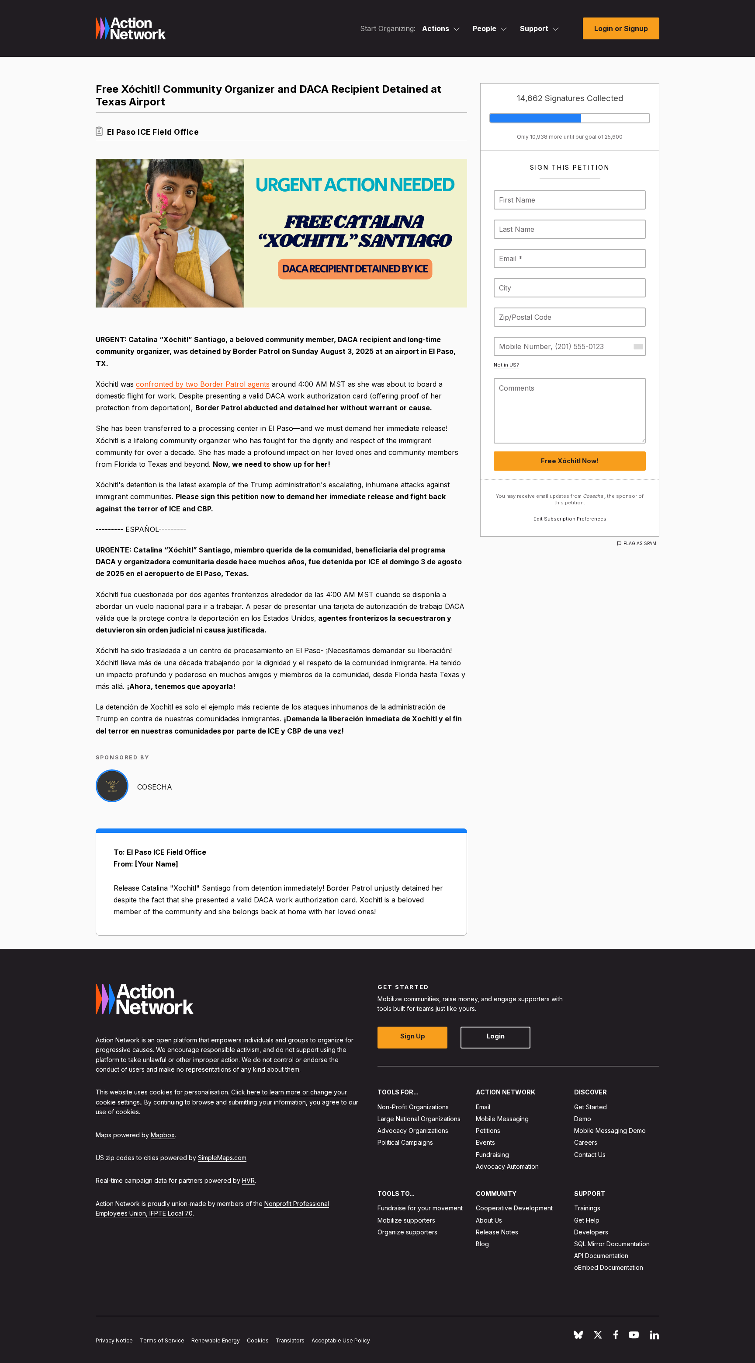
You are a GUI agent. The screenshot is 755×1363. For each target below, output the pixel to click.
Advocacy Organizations (413, 1131)
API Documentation (601, 1256)
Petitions (488, 1131)
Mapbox (163, 1135)
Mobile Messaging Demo (610, 1131)
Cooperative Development (514, 1208)
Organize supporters (407, 1232)
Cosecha (154, 787)
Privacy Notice (114, 1341)
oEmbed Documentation (608, 1268)
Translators (290, 1341)
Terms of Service (162, 1341)
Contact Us (590, 1154)
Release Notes (497, 1232)
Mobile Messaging (502, 1118)
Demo (582, 1118)
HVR (248, 1181)
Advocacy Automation (507, 1166)
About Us (489, 1220)
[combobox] (637, 346)
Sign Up (412, 1036)
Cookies (258, 1341)
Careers (585, 1142)
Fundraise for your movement (420, 1208)
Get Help (586, 1220)
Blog (482, 1244)
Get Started (590, 1107)
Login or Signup (621, 28)
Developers (591, 1232)
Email (483, 1107)
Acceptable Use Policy (341, 1341)
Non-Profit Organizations (413, 1107)
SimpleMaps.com (222, 1157)
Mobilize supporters (406, 1220)
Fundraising (492, 1154)
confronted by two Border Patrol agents (203, 384)
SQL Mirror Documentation (612, 1244)
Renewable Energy (215, 1341)
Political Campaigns (405, 1142)
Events (485, 1142)
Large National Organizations (419, 1118)
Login (496, 1036)
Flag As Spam (639, 543)
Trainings (587, 1208)
